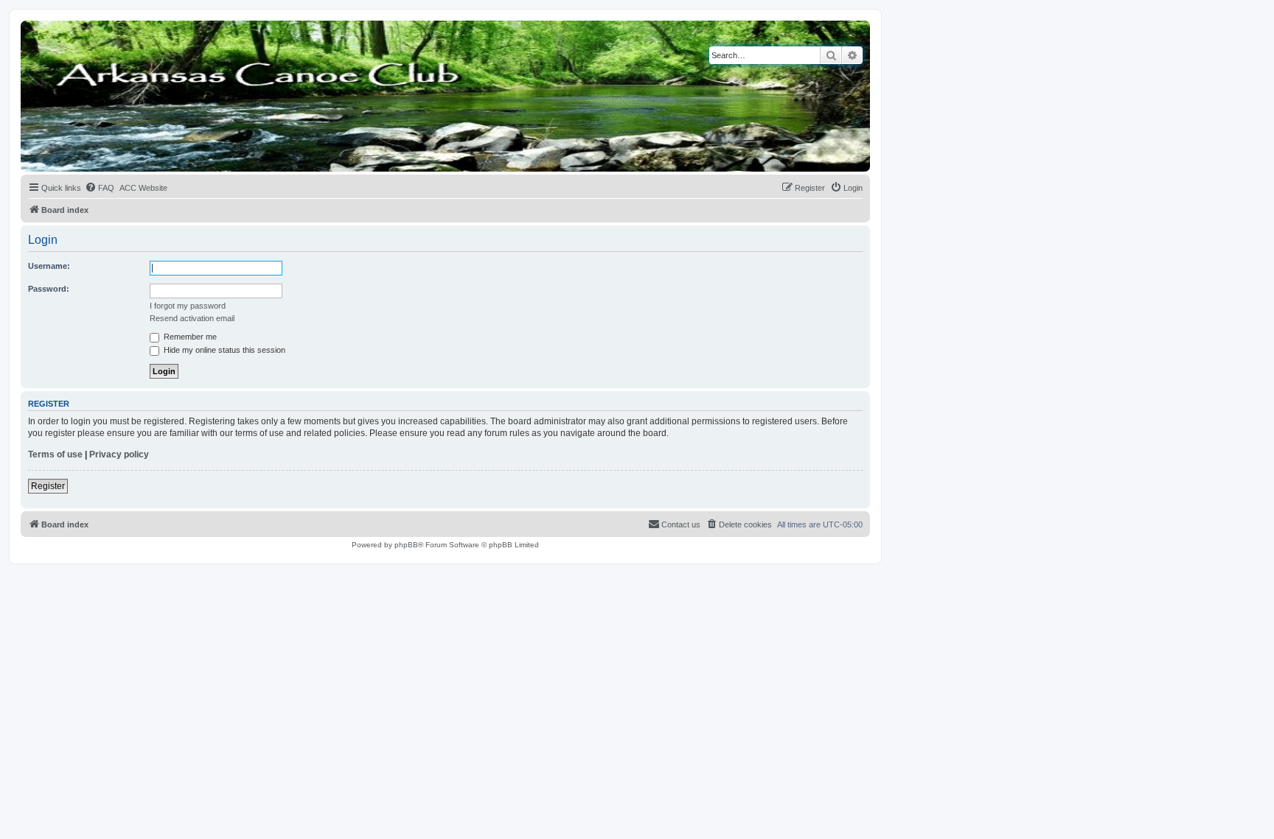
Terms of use (55, 454)
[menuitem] (99, 188)
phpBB (406, 545)
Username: (49, 265)
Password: (48, 288)
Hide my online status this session (223, 349)
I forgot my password (188, 305)
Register (48, 486)
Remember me (189, 336)
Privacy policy (119, 454)
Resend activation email (192, 318)
